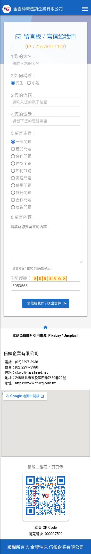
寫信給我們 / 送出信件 (44, 303)
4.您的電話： (23, 114)
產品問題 (23, 149)
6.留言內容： (23, 217)
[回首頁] (46, 327)
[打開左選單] (85, 9)
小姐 (36, 83)
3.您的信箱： (23, 95)
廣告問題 (23, 207)
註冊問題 (23, 192)
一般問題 (23, 141)
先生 (20, 83)
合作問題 (23, 156)
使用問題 (23, 185)
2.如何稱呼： (23, 75)
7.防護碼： (22, 278)
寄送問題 (23, 178)
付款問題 (23, 163)
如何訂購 (23, 170)
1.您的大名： (23, 56)
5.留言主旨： (23, 133)
